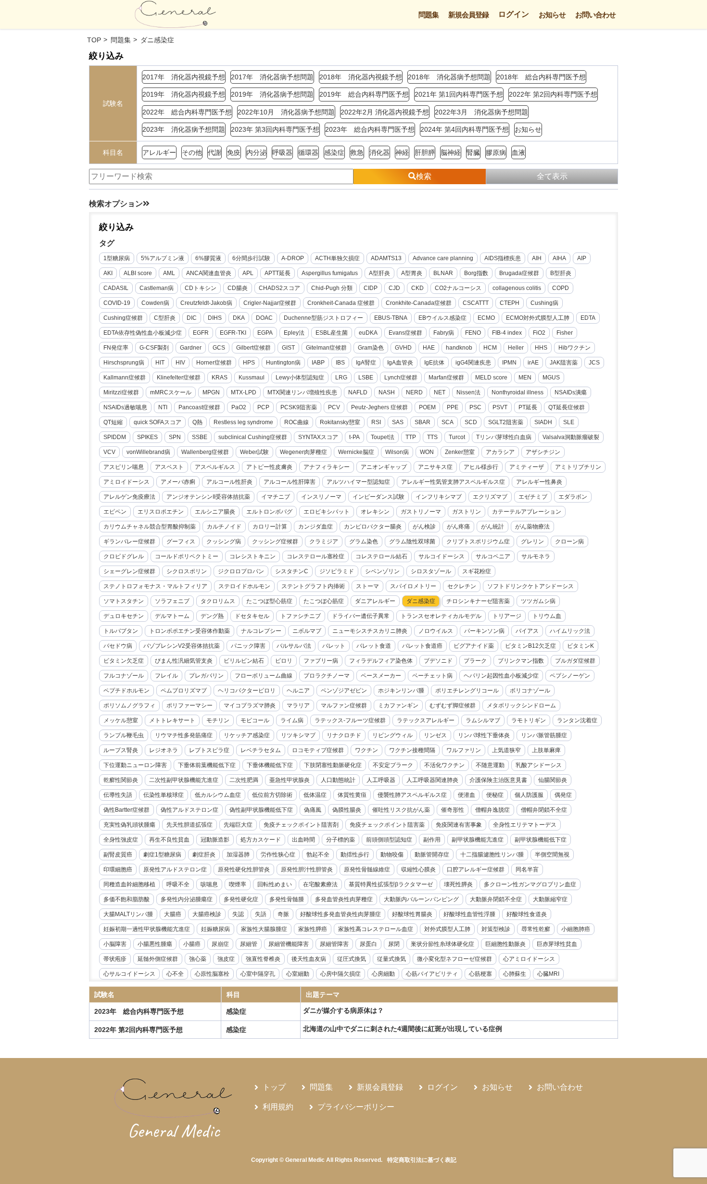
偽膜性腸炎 (346, 809)
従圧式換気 (351, 959)
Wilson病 (397, 452)
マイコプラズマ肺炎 (250, 705)
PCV (334, 407)
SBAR (422, 422)
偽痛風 (312, 809)
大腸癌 (172, 914)
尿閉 (394, 944)
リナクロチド (344, 735)
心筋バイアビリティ (432, 973)
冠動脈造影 (215, 839)
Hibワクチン (574, 347)
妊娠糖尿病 (215, 929)
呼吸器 (282, 152)
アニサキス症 (435, 467)
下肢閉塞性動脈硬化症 (333, 765)
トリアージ (506, 616)
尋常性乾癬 (535, 929)
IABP (318, 362)
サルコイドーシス (441, 556)
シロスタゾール (431, 571)
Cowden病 (155, 303)
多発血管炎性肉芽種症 (344, 899)
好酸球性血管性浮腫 (469, 914)
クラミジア (323, 541)
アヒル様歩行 (481, 467)
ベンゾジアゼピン (344, 690)
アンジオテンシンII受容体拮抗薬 (208, 496)
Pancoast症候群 (199, 407)
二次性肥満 (243, 780)
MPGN (211, 392)
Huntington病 (283, 362)
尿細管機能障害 (288, 944)
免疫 (233, 152)
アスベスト (169, 467)
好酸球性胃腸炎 (412, 914)
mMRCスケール (170, 392)
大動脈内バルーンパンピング (421, 899)
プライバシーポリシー (355, 1107)
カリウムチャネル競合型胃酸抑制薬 (149, 526)
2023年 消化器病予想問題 (183, 129)
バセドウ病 (117, 645)
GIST (288, 347)
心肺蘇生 (514, 973)
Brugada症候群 (519, 273)
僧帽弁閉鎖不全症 (544, 809)
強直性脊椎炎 (263, 959)
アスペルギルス (215, 467)
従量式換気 (391, 959)
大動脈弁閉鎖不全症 (496, 899)
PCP (263, 407)
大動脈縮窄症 (550, 899)
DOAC (264, 318)
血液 (518, 152)
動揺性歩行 (355, 854)
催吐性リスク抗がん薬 (401, 809)
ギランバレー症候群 (129, 541)
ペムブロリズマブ (184, 690)
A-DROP (292, 258)
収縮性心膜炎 (418, 869)
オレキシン (375, 511)
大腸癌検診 (206, 914)
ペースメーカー (381, 675)
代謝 (214, 152)
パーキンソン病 (484, 631)
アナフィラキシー (326, 467)
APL (247, 273)
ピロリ (283, 660)
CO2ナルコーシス (458, 288)
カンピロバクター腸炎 (373, 526)
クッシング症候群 (275, 541)
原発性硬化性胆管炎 (244, 869)
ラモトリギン (528, 720)
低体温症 (315, 795)
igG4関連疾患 (473, 362)
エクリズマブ (490, 496)
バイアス (527, 631)
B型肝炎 (560, 273)
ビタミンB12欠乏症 (530, 645)
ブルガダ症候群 (575, 660)
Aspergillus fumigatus (330, 273)
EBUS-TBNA (390, 318)
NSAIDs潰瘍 (571, 392)
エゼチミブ (532, 496)
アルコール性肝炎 (229, 482)
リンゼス (435, 735)
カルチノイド (224, 526)
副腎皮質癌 (117, 854)
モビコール (254, 720)
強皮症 (226, 959)
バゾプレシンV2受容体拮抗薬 (181, 645)
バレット (333, 645)
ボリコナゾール (530, 690)
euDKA (368, 332)
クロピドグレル (123, 556)
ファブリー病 (320, 660)
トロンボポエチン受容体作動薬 (189, 631)
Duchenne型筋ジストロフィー (323, 318)
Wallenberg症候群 (205, 452)
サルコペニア (493, 556)
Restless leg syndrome (243, 422)
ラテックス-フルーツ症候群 (350, 720)
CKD (417, 288)
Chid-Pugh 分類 (332, 288)
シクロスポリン (186, 571)
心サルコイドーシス (129, 973)
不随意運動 (490, 765)
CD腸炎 (237, 288)
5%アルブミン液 (162, 258)
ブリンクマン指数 (521, 660)
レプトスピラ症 (209, 750)
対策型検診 (495, 929)
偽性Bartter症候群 (126, 809)
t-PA (354, 437)
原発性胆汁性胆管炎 (307, 869)
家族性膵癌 (312, 929)
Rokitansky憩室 (340, 422)
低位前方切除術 (272, 795)
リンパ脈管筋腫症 (544, 735)
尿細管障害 (334, 944)
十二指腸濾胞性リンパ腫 (492, 854)
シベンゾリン (382, 571)
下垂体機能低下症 (270, 765)
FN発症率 (115, 347)
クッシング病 (223, 541)
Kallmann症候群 (124, 377)
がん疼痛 (458, 526)
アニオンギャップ (384, 467)
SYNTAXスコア (318, 437)
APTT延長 (277, 273)
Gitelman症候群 (326, 347)
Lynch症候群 (400, 377)
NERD (414, 392)
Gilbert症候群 (253, 347)
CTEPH (509, 303)
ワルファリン (463, 750)
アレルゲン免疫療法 (129, 496)
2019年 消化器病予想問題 (272, 94)
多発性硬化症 (241, 899)
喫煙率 (237, 884)
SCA (448, 422)
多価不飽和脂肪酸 (126, 899)
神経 (402, 152)
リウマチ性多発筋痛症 (184, 735)
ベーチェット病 (432, 675)
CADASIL (115, 288)
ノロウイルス (435, 631)
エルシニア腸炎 (215, 511)
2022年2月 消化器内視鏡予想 (385, 112)
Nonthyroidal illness (517, 392)
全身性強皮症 (120, 839)
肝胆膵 (425, 152)
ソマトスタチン (123, 601)
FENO (473, 332)
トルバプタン (120, 631)
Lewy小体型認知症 (300, 377)
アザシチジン (543, 452)
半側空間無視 (552, 854)
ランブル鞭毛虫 (123, 735)
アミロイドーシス (126, 482)
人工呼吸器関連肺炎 (432, 780)
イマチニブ (275, 496)
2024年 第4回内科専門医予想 (464, 129)
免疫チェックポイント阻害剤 (301, 824)
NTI (162, 407)
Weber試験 (254, 452)
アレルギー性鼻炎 (539, 482)
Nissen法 (468, 392)
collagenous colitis (516, 288)
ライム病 (291, 720)
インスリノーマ (321, 496)
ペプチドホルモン (126, 690)
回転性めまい (274, 884)
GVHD (403, 347)
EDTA (588, 318)
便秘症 (495, 795)
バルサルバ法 (294, 645)
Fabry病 (443, 332)
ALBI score (138, 273)
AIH (537, 258)
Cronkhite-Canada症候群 (419, 303)
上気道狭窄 (506, 750)
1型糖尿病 (116, 258)
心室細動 (297, 973)
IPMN (509, 362)
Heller (516, 347)
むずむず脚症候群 (452, 705)
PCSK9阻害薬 (298, 407)
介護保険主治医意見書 (498, 780)
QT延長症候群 (566, 407)
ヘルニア (298, 690)
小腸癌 (192, 944)
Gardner (191, 347)
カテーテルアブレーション (526, 511)
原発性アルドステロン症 (175, 869)
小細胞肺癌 (575, 929)
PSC (475, 407)
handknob (459, 347)
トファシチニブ (300, 616)
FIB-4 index (507, 332)
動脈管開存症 (432, 854)
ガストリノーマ (421, 511)
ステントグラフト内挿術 (313, 586)
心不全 (175, 973)
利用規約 (278, 1107)
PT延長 (527, 407)
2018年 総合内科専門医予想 (541, 77)
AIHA (559, 258)
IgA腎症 (366, 362)
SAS (398, 422)
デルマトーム (172, 616)
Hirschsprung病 (123, 362)
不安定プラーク (393, 765)
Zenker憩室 (460, 452)
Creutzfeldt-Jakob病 (206, 303)
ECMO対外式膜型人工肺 (537, 318)
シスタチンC (291, 571)
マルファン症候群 (344, 705)
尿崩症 (220, 944)
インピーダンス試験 (378, 496)
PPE (452, 407)
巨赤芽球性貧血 (557, 944)
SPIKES (147, 437)
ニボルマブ (306, 631)
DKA (239, 318)
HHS (541, 347)
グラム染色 (363, 541)
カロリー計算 (269, 526)
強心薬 (197, 959)
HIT (159, 362)
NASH (387, 392)
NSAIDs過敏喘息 (125, 407)
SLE (568, 422)
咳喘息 (209, 884)
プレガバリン (206, 675)
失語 (260, 914)
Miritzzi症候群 (121, 392)
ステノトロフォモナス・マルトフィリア (155, 586)
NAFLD (357, 392)
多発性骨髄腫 (286, 899)
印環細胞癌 (117, 869)
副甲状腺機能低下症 (541, 839)
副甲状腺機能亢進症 (478, 839)
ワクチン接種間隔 (412, 750)
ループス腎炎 (120, 750)
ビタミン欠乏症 (123, 660)
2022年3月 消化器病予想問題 (481, 112)
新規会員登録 (468, 15)
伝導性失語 (117, 795)
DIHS (215, 318)
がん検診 (424, 526)
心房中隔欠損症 (340, 973)
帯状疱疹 (114, 959)
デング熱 (212, 616)
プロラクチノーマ (326, 675)
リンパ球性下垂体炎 (484, 735)
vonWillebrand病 (148, 452)
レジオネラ (163, 750)
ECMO (486, 318)
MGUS (551, 377)
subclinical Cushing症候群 (252, 437)
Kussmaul (252, 377)
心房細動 (383, 973)
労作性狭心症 (278, 854)
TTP (410, 437)
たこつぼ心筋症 (323, 601)
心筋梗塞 (480, 973)
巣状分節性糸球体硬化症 (442, 944)
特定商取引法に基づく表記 (421, 1160)
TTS (432, 437)
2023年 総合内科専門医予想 (370, 129)
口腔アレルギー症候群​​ (476, 869)
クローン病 (569, 541)
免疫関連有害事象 (459, 824)
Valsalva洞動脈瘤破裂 (571, 437)
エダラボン (572, 496)
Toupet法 (382, 437)
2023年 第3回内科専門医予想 (275, 129)
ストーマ (367, 586)
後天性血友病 (308, 959)
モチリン (217, 720)
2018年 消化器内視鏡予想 (360, 77)
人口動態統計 (338, 780)
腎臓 (473, 152)
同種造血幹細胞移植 (129, 884)
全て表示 (552, 176)
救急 (357, 152)
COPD (560, 288)
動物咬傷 (392, 854)
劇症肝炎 (203, 854)
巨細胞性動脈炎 (505, 944)
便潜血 (466, 795)
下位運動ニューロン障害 (135, 765)
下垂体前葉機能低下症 (207, 765)
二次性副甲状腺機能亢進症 (183, 780)
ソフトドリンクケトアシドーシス (530, 586)
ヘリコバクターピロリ (247, 690)
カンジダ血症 (315, 526)
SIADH (543, 422)
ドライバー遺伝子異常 (361, 616)
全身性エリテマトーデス (524, 824)
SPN (175, 437)
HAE (429, 347)
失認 (238, 914)
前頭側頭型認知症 (389, 839)
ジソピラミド (336, 571)
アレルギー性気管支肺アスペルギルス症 (453, 482)
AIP (581, 258)
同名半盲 (527, 869)
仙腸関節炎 (552, 780)
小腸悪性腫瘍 (155, 944)
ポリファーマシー (189, 705)
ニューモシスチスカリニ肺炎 (369, 631)
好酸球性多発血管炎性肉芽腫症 (340, 914)
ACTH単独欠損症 (337, 258)
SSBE (199, 437)
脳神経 (451, 152)
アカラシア (500, 452)
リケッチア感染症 (247, 735)
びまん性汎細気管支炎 (184, 660)
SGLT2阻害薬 (505, 422)
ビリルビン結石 (244, 660)
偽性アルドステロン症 (189, 809)
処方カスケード (260, 839)
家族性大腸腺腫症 (264, 929)
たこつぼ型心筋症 (269, 601)
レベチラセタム (260, 750)
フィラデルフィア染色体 (381, 660)
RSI (376, 422)
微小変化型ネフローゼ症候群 (454, 959)
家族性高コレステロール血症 (375, 929)
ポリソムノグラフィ (129, 705)
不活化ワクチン (444, 765)
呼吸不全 (177, 884)
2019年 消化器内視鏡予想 (183, 94)
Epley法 (294, 332)
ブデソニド (438, 660)
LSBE (365, 377)
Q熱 (197, 422)
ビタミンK (580, 645)
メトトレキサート (172, 720)
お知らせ (552, 15)
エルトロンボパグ (269, 511)
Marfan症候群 (446, 377)
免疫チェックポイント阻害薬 (387, 824)
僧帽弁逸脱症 (492, 809)
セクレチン (461, 586)
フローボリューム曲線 (263, 675)
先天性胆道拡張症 (189, 824)
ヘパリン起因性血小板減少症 (501, 675)
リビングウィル (392, 735)
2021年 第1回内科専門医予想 (459, 94)
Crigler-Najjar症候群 (269, 303)
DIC (192, 318)
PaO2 (238, 407)
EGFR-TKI (233, 332)
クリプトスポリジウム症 (478, 541)
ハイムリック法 (570, 631)
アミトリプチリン (578, 467)
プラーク (475, 660)
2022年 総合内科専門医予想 (187, 112)
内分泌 (256, 152)
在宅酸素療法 (320, 884)
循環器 (308, 152)
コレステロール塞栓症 (315, 556)
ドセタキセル (252, 616)
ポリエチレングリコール (467, 690)
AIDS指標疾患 (502, 258)
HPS (249, 362)
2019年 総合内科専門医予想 (364, 94)
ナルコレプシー (261, 631)
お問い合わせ (595, 15)
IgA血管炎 (400, 362)
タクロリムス (218, 601)
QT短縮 (113, 422)
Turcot (457, 437)
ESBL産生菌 (332, 332)
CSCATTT (476, 303)
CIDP (371, 288)
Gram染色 (371, 347)
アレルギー (159, 152)
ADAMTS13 (386, 258)
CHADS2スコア (279, 288)
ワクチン (366, 750)
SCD (471, 422)
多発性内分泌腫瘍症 (187, 899)
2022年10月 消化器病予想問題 (286, 112)
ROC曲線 (296, 422)
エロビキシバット (326, 511)
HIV (180, 362)
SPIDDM (114, 437)
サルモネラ (535, 556)
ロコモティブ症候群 (318, 750)
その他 (192, 152)
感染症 (334, 152)
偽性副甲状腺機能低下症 (261, 809)
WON (427, 452)
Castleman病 (156, 288)
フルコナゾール (123, 675)
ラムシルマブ (483, 720)
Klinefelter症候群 (179, 377)
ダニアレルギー (375, 601)
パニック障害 (248, 645)
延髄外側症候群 (158, 959)
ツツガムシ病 (538, 601)
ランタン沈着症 (577, 720)
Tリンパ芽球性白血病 (503, 437)
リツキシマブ (298, 735)
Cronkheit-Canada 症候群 (341, 303)
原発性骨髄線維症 (367, 869)
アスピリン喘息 (123, 467)
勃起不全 (317, 854)
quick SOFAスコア (157, 422)
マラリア (298, 705)
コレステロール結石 (381, 556)
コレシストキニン (252, 556)
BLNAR (443, 273)
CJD (394, 288)
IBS (340, 362)
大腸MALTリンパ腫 (128, 914)
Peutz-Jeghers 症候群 (379, 407)
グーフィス (180, 541)
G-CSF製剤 (154, 347)
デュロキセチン (123, 616)
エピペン (114, 511)
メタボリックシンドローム (521, 705)
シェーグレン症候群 (129, 571)
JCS (594, 362)
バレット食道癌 (422, 645)
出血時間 (303, 839)
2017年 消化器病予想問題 (272, 77)
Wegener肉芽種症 (303, 452)
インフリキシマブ (439, 496)
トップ (274, 1087)
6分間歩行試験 (251, 258)
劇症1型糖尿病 (162, 854)
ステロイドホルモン (244, 586)
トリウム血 (546, 616)
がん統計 (492, 526)
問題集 (428, 15)
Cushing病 (544, 303)
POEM (427, 407)
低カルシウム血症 (218, 795)
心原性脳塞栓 (212, 973)
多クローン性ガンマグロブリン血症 (530, 884)
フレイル (166, 675)
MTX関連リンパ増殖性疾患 (302, 392)
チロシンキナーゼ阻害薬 (478, 601)
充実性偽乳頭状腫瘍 (129, 824)
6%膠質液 (208, 258)
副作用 (432, 839)
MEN (524, 377)
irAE (533, 362)
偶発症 (563, 795)
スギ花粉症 (476, 571)
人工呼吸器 (380, 780)
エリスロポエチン (161, 511)
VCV (109, 452)
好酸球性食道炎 (526, 914)
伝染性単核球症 (163, 795)
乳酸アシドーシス (539, 765)
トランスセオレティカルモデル (441, 616)
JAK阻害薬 (564, 362)
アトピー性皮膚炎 (269, 467)
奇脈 (283, 914)
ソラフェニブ (172, 601)
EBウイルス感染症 (442, 318)
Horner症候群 (214, 362)
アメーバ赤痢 (178, 482)
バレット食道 (373, 645)
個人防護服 (529, 795)
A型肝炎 (379, 273)
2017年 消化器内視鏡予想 (183, 77)
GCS (219, 347)
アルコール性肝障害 (290, 482)
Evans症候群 (405, 332)
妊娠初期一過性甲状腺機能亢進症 (146, 929)
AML (169, 273)
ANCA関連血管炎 (208, 273)
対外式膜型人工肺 (447, 929)
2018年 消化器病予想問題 (449, 77)
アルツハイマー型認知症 (358, 482)
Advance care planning (443, 258)
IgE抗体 (434, 362)
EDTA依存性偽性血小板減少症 (142, 332)
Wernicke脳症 (356, 452)
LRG (341, 377)
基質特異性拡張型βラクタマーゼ (391, 884)
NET (439, 392)
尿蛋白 (368, 944)
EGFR (201, 332)
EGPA (265, 332)
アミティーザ (526, 467)
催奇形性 (452, 809)
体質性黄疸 (352, 795)
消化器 (379, 152)
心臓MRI (548, 973)
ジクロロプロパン (241, 571)
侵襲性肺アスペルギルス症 (412, 795)
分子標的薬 (340, 839)
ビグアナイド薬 (474, 645)
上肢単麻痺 (546, 750)
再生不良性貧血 (169, 839)
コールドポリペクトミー (186, 556)
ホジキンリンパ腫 (401, 690)
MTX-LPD (243, 392)
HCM (490, 347)
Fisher (564, 332)
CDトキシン (200, 288)
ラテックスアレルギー (425, 720)
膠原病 (496, 152)
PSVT (499, 407)
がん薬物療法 (532, 526)
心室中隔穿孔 (257, 973)
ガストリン (466, 511)
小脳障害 (114, 944)
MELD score (491, 377)
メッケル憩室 (120, 720)
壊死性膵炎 (458, 884)
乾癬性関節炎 (120, 780)
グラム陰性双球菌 (412, 541)
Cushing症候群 (123, 318)
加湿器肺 (238, 854)
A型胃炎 (411, 273)
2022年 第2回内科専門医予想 (553, 94)
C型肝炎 (165, 318)
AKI (108, 273)
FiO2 (539, 332)
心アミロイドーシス (529, 959)
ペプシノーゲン (570, 675)
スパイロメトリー (413, 586)
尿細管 (248, 944)
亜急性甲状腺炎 (289, 780)
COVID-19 (116, 303)
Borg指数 (476, 273)
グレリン (532, 541)
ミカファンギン (398, 705)
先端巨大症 (238, 824)
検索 (423, 176)
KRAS (219, 377)
